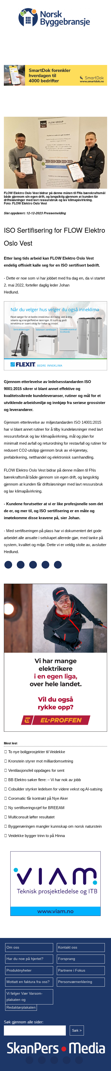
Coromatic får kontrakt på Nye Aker (38, 798)
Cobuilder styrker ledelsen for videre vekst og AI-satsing (55, 789)
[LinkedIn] (78, 36)
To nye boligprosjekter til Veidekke (36, 752)
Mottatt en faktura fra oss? (28, 982)
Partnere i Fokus (71, 970)
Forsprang (66, 959)
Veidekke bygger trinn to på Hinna (36, 835)
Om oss (12, 947)
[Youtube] (53, 50)
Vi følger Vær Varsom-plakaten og (24, 997)
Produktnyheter (18, 970)
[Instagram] (61, 36)
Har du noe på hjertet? (24, 959)
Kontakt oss (67, 947)
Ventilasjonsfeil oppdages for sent (36, 770)
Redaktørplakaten (21, 1007)
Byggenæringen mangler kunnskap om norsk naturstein (55, 826)
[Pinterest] (45, 567)
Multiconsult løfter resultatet (31, 817)
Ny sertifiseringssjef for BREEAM (36, 807)
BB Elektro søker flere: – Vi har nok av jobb (44, 779)
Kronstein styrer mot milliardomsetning (40, 761)
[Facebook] (28, 36)
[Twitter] (45, 36)
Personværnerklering (75, 982)
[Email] (57, 567)
